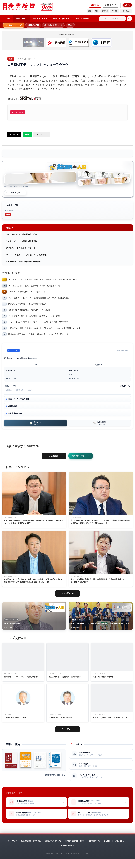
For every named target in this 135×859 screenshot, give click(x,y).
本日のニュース (17, 112)
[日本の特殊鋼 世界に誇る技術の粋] (40, 760)
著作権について (94, 841)
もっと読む (53, 456)
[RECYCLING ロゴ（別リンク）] (122, 607)
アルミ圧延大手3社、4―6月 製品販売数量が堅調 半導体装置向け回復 (38, 298)
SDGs (70, 25)
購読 (89, 11)
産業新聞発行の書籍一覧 (53, 775)
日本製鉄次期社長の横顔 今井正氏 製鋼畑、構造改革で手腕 (34, 286)
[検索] (129, 18)
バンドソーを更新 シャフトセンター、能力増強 (26, 255)
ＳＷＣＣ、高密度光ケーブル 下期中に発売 (26, 292)
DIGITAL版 (95, 5)
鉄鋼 (8, 214)
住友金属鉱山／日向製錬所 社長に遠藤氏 (64, 677)
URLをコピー (41, 134)
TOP (8, 19)
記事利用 (105, 11)
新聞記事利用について (53, 841)
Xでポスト (14, 134)
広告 (96, 11)
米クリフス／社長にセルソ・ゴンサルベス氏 (110, 718)
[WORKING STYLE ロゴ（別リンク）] (55, 607)
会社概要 (107, 841)
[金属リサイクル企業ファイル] (55, 760)
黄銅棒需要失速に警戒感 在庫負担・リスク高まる (29, 310)
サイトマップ (12, 841)
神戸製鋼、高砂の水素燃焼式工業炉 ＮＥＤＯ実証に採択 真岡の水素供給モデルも (43, 279)
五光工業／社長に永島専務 (103, 677)
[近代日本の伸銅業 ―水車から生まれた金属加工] (11, 760)
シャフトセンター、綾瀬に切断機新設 (21, 241)
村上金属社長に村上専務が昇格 (60, 718)
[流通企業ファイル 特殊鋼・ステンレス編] (25, 760)
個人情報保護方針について (74, 841)
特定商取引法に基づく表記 (31, 841)
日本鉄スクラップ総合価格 (18, 399)
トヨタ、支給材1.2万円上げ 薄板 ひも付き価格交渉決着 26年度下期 (38, 322)
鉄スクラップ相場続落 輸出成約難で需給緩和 (27, 304)
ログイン (127, 5)
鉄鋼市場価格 (13, 406)
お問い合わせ (126, 11)
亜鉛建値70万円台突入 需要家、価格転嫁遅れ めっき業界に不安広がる (38, 334)
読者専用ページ (110, 5)
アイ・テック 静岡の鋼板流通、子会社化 (23, 261)
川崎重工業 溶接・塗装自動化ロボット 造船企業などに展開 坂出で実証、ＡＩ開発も (45, 328)
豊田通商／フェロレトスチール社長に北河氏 (21, 677)
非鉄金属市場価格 (15, 413)
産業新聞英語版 (66, 846)
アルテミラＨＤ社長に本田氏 (15, 718)
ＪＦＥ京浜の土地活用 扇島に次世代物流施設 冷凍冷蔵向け (34, 316)
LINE (27, 134)
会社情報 (115, 11)
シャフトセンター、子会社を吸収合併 (21, 234)
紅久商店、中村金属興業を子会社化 (20, 248)
